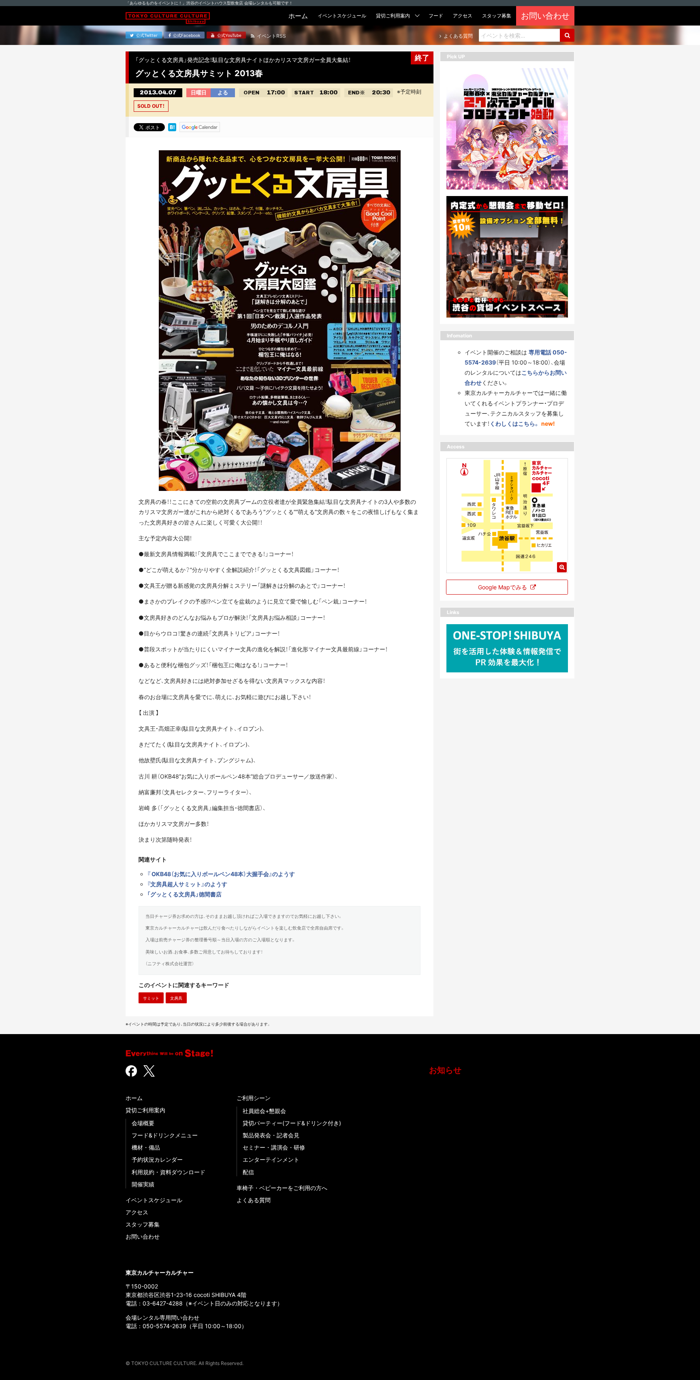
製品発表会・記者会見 (271, 1135)
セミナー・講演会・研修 (274, 1147)
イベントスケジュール (154, 1200)
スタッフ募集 (143, 1224)
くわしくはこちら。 (515, 423)
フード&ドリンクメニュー (165, 1135)
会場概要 (143, 1123)
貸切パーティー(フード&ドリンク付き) (292, 1123)
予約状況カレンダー (157, 1159)
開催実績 (143, 1184)
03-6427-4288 (163, 1303)
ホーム (134, 1097)
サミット (151, 998)
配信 (248, 1172)
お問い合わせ (143, 1236)
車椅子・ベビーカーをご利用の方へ (282, 1187)
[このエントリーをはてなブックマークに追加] (172, 126)
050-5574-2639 (164, 1325)
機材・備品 (146, 1147)
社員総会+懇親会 (264, 1110)
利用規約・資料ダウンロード (168, 1172)
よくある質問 (254, 1200)
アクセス (137, 1212)
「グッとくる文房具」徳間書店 (184, 894)
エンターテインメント (271, 1159)
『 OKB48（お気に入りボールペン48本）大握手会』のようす (221, 873)
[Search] (567, 35)
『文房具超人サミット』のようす (187, 884)
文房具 (176, 998)
